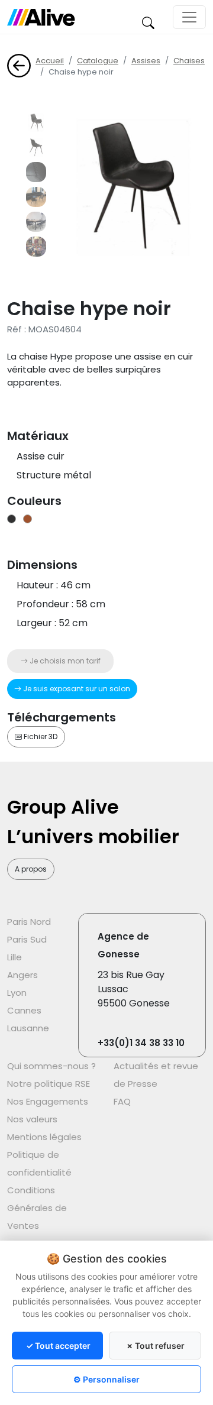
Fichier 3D (39, 736)
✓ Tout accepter (58, 1346)
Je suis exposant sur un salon (75, 689)
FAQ (122, 1101)
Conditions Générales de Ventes (37, 1208)
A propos (31, 869)
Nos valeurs (32, 1119)
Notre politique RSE (48, 1083)
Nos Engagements (47, 1101)
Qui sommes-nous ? (51, 1066)
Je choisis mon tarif (64, 661)
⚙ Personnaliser (106, 1379)
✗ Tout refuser (155, 1346)
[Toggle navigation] (189, 17)
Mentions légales (44, 1137)
